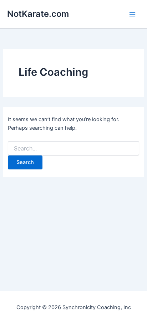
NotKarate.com (38, 14)
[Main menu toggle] (132, 14)
